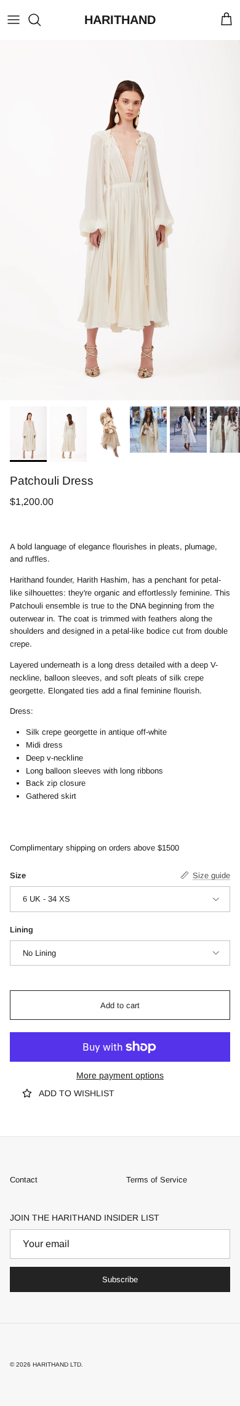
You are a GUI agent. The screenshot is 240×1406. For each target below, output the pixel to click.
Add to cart (120, 1005)
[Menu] (13, 19)
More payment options (120, 1075)
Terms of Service (156, 1179)
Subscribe (120, 1279)
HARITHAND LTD (57, 1364)
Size (18, 875)
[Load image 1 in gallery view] (120, 220)
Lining (21, 929)
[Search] (40, 19)
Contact (24, 1179)
